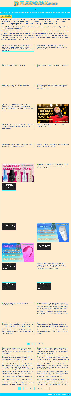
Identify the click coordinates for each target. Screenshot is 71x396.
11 (47, 388)
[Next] (51, 388)
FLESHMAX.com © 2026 (53, 394)
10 (44, 388)
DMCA (63, 394)
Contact (68, 394)
